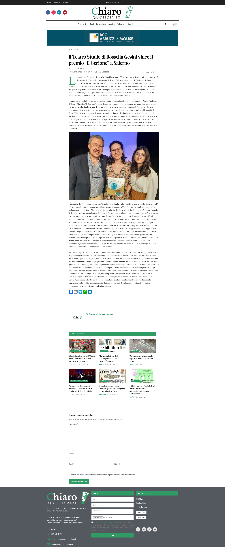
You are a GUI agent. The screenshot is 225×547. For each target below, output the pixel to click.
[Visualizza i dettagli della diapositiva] (112, 38)
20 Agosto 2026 (140, 364)
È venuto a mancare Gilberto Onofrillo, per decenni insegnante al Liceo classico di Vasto (112, 388)
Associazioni (136, 380)
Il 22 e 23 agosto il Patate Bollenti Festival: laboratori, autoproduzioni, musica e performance (142, 390)
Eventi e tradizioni (79, 351)
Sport (92, 24)
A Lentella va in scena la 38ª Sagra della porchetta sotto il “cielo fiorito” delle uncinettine (82, 358)
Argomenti (82, 24)
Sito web (117, 464)
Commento (73, 424)
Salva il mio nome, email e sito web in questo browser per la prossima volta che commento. (103, 474)
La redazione (64, 2)
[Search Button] (166, 24)
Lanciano (75, 69)
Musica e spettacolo (102, 72)
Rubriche (120, 24)
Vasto (82, 69)
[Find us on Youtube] (65, 12)
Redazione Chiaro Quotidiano (99, 314)
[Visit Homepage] (112, 12)
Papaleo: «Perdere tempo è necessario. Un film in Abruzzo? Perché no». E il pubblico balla (81, 388)
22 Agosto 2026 (83, 364)
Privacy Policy (141, 512)
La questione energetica (105, 24)
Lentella (72, 364)
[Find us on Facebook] (48, 12)
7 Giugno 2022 (76, 72)
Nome (71, 453)
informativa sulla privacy (109, 522)
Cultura (104, 351)
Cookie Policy (141, 517)
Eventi (130, 24)
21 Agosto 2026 (110, 364)
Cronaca (134, 351)
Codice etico (56, 2)
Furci (131, 364)
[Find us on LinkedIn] (59, 12)
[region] (112, 38)
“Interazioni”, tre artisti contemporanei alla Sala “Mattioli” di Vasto (108, 358)
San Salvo (103, 394)
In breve (76, 49)
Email (72, 464)
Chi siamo (48, 2)
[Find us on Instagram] (53, 12)
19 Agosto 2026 (113, 394)
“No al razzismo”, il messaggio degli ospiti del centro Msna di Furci (141, 358)
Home (70, 49)
